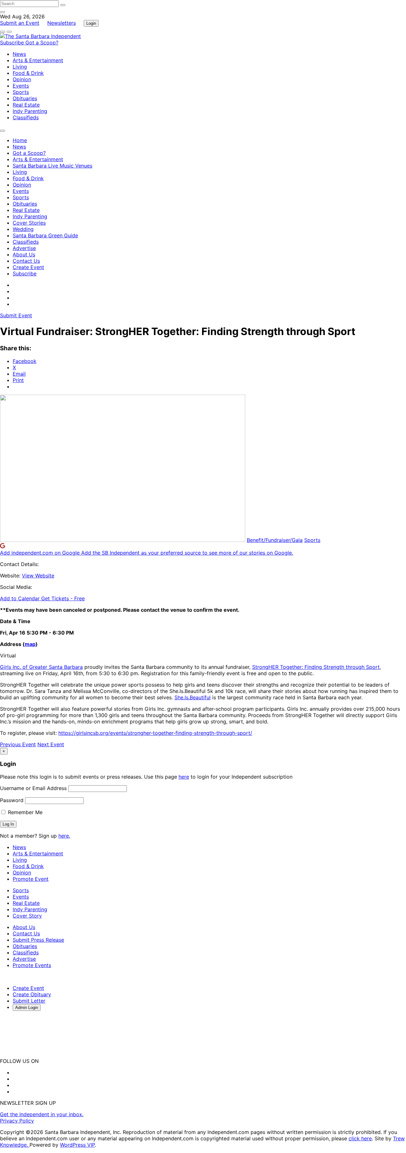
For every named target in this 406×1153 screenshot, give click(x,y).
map (30, 644)
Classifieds (26, 117)
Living (20, 66)
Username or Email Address (33, 788)
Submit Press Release (38, 940)
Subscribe (12, 42)
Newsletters (61, 23)
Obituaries (25, 98)
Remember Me (24, 812)
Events (21, 85)
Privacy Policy (17, 1120)
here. (64, 836)
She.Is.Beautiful (192, 697)
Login (91, 23)
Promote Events (32, 965)
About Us (24, 254)
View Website (38, 575)
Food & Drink (28, 73)
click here (360, 1138)
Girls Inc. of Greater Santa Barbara (41, 667)
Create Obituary (32, 994)
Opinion (22, 79)
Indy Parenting (30, 111)
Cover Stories (29, 223)
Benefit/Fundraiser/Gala (275, 540)
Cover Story (27, 916)
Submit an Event (19, 23)
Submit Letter (29, 1001)
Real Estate (26, 105)
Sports (21, 92)
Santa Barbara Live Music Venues (52, 165)
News (19, 54)
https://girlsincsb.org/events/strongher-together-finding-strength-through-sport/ (155, 733)
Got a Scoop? (41, 42)
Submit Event (16, 315)
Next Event (50, 744)
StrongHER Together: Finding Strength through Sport (316, 667)
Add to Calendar (20, 598)
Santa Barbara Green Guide (45, 235)
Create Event (28, 267)
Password (11, 800)
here (184, 777)
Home (20, 140)
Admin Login (26, 1007)
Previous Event (18, 744)
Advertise (24, 248)
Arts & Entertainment (38, 60)
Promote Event (31, 879)
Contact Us (26, 261)
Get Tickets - (63, 598)
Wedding (23, 229)
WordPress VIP (77, 1145)
